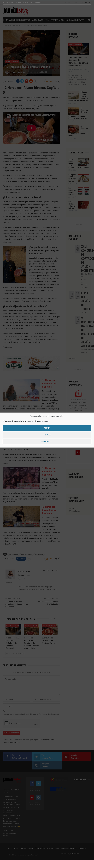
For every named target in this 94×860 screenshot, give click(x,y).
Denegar (47, 435)
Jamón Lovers (8, 2)
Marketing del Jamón (24, 2)
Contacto (38, 2)
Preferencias (47, 441)
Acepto (47, 428)
